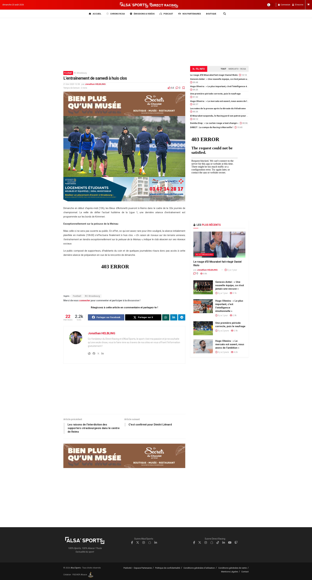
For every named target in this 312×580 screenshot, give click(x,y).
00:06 (244, 123)
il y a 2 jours (223, 330)
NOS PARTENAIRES (191, 14)
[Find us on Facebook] (132, 543)
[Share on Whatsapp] (165, 317)
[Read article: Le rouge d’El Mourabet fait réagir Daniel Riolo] (219, 245)
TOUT (223, 69)
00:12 (195, 119)
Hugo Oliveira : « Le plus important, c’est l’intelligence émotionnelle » (225, 86)
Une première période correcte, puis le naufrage (215, 93)
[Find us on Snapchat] (149, 543)
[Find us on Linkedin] (155, 543)
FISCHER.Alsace (79, 574)
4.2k (235, 352)
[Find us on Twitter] (137, 543)
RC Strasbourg (80, 73)
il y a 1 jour (232, 270)
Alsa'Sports (76, 568)
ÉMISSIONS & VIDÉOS (144, 14)
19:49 (239, 127)
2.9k (234, 315)
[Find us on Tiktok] (217, 543)
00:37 (195, 104)
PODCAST (168, 14)
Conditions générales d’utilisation (199, 568)
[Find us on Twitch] (236, 543)
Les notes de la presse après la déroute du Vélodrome (218, 108)
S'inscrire (298, 5)
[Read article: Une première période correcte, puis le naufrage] (203, 328)
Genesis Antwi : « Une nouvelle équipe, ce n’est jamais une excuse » (224, 79)
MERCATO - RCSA (237, 69)
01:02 (195, 97)
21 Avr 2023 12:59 (71, 84)
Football (68, 73)
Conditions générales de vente (232, 568)
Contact (245, 571)
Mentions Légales (229, 571)
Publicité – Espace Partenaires (138, 568)
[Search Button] (224, 14)
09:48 (195, 82)
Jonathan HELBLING (95, 84)
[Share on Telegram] (181, 317)
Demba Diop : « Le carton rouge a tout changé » (214, 123)
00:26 (195, 111)
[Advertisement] (124, 391)
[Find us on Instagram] (143, 543)
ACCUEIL (97, 14)
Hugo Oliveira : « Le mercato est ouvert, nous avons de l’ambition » (224, 101)
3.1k (234, 293)
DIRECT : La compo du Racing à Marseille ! (211, 127)
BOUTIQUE (211, 14)
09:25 (195, 89)
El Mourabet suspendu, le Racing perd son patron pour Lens (220, 116)
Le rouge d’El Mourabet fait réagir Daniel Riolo (214, 75)
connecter (84, 300)
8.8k (205, 273)
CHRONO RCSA (117, 14)
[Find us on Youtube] (229, 543)
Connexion (285, 5)
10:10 (244, 75)
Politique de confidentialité (167, 568)
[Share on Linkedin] (173, 317)
